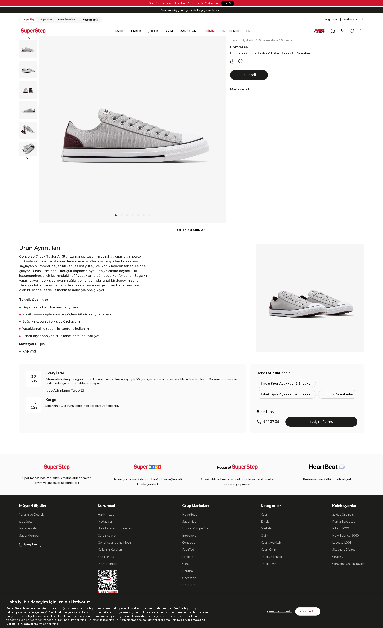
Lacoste (187, 557)
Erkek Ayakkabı (271, 557)
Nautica (187, 571)
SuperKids (189, 521)
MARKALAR (187, 31)
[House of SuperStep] (67, 19)
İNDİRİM (209, 31)
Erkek (233, 40)
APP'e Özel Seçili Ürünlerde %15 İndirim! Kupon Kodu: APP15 (191, 12)
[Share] (232, 61)
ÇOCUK (153, 31)
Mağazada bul (241, 89)
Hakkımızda (106, 514)
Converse (239, 47)
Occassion (189, 578)
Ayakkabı (248, 40)
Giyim (265, 535)
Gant (185, 564)
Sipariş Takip (30, 544)
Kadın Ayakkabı (271, 542)
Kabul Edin (307, 611)
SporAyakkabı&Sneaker (275, 40)
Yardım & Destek (354, 19)
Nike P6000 (340, 528)
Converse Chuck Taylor (348, 564)
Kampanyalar (28, 528)
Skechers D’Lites (343, 549)
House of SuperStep (196, 528)
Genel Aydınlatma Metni (114, 542)
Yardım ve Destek (31, 514)
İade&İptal (26, 521)
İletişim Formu (321, 422)
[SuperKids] (46, 19)
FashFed (188, 549)
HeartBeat (189, 514)
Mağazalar (331, 19)
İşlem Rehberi (107, 564)
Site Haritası (106, 557)
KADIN (120, 31)
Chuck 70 (338, 557)
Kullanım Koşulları (110, 549)
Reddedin (138, 616)
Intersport (189, 535)
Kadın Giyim (269, 549)
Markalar (266, 528)
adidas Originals (343, 514)
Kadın (264, 514)
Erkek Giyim (269, 564)
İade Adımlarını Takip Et (64, 390)
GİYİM (169, 31)
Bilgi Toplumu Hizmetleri (115, 528)
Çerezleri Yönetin (279, 611)
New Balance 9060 (345, 535)
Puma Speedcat (343, 521)
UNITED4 (188, 585)
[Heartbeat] (90, 19)
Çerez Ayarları (107, 535)
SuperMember (29, 535)
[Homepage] (35, 31)
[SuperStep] (29, 19)
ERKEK (136, 31)
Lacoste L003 (341, 542)
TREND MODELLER (235, 31)
